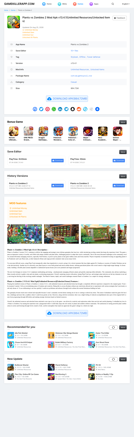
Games (13, 10)
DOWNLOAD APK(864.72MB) (70, 98)
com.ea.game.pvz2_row (81, 76)
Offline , (83, 57)
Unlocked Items (97, 69)
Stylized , (75, 57)
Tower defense (93, 57)
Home (6, 10)
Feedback (121, 18)
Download (59, 161)
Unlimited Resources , (80, 69)
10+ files (74, 51)
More (123, 122)
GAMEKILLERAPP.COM (19, 3)
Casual (74, 82)
